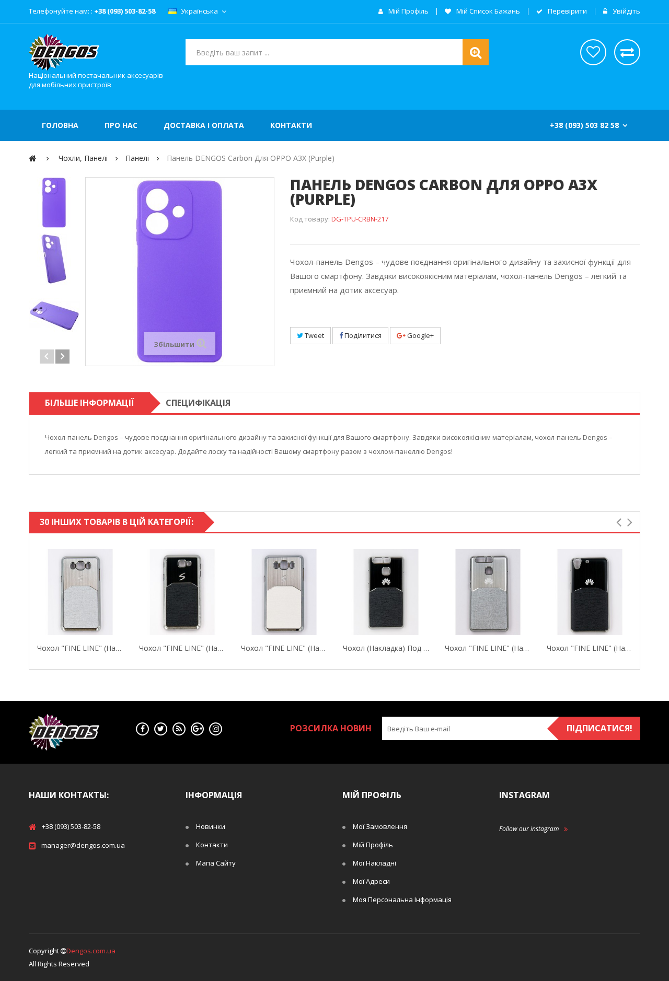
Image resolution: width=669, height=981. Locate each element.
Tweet (313, 335)
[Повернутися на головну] (33, 158)
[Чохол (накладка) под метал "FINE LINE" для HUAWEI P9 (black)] (386, 592)
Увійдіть (625, 11)
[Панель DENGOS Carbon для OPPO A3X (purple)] (54, 202)
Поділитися (362, 335)
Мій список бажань (487, 11)
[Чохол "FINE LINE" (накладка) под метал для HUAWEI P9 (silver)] (488, 592)
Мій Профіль (373, 844)
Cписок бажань (593, 52)
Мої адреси (371, 881)
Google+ (420, 335)
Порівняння (627, 52)
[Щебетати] (160, 728)
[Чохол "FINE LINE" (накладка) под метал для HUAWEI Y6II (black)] (590, 592)
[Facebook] (142, 728)
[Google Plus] (197, 728)
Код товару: (310, 219)
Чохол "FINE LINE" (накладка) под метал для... (80, 648)
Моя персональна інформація (402, 899)
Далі (62, 356)
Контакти (212, 844)
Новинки (210, 826)
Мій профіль (408, 11)
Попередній (47, 356)
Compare (121, 592)
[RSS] (179, 728)
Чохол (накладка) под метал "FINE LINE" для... (386, 648)
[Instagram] (215, 728)
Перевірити (566, 11)
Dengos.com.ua (91, 950)
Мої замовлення (380, 826)
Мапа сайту (216, 863)
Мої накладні (374, 863)
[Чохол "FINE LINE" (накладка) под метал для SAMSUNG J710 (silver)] (80, 592)
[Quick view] (39, 592)
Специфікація (198, 402)
